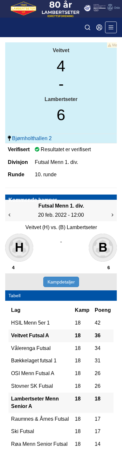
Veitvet (61, 50)
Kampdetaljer (61, 281)
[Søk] (87, 27)
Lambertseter (61, 99)
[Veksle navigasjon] (111, 27)
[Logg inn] (99, 27)
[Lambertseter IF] (61, 9)
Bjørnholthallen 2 (32, 138)
